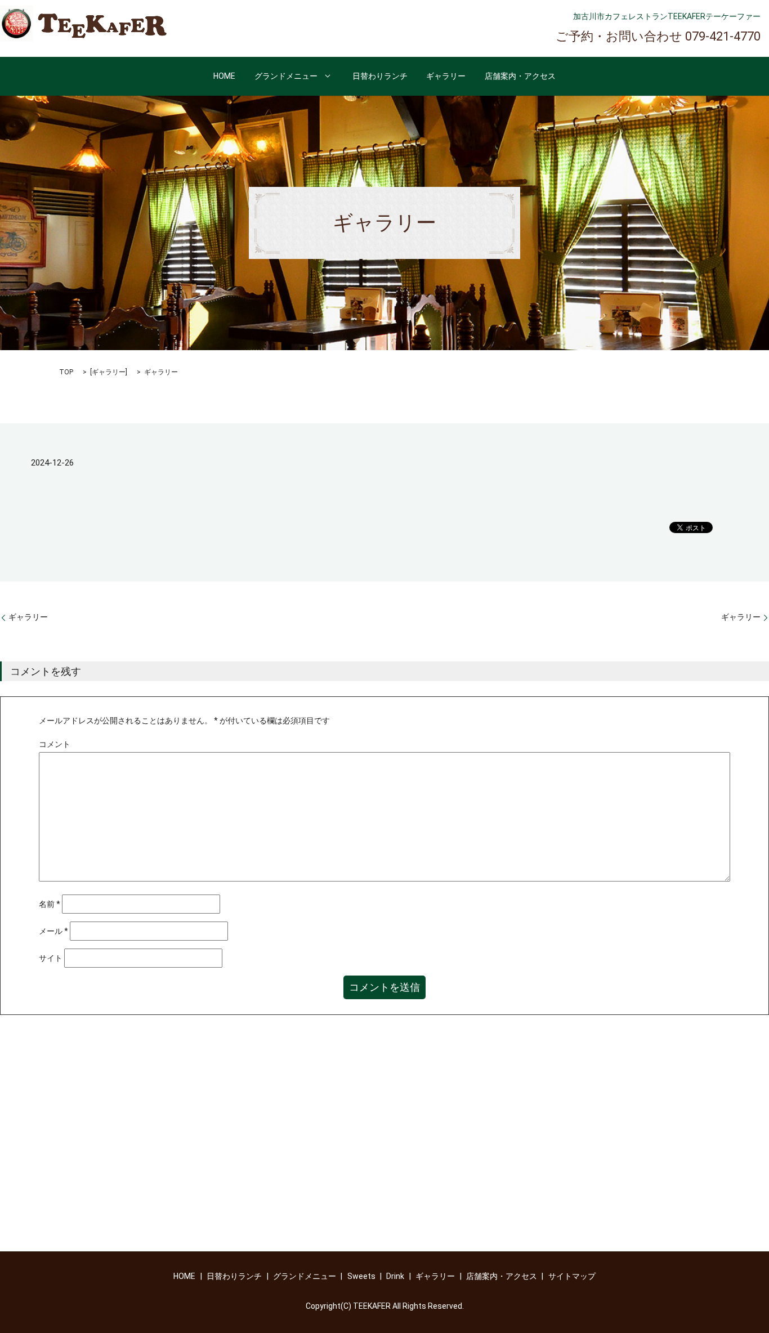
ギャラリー (446, 75)
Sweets (361, 1276)
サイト (50, 958)
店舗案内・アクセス (520, 75)
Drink (395, 1276)
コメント (54, 744)
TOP (66, 372)
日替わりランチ (380, 75)
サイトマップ (572, 1276)
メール (53, 931)
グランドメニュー (286, 75)
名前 (49, 904)
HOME (224, 75)
